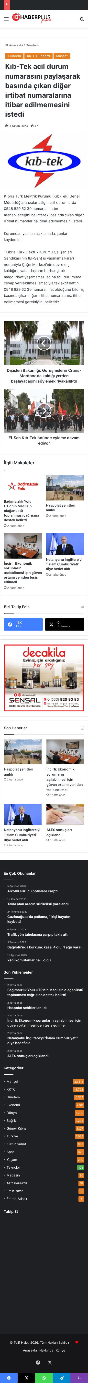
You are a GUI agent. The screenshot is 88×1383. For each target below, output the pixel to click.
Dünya (12, 1113)
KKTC (11, 1089)
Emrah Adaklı (17, 1199)
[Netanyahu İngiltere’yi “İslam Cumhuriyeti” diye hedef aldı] (65, 544)
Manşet (62, 56)
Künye (60, 1350)
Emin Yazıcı (15, 1191)
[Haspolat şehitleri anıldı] (65, 487)
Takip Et (11, 1211)
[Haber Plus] (31, 18)
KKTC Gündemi (38, 56)
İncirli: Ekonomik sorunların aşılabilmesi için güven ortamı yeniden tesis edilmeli (23, 572)
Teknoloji (13, 1167)
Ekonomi (13, 1105)
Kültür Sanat (16, 1144)
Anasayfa (15, 45)
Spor (10, 1152)
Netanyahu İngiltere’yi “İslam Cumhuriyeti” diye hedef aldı (64, 564)
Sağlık (11, 1121)
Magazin (13, 1175)
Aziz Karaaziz (17, 1183)
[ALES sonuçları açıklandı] (65, 814)
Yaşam (12, 1160)
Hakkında (46, 1350)
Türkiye (12, 1136)
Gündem (32, 45)
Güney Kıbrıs (16, 1128)
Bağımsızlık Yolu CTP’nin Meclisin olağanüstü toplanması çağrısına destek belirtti (21, 510)
